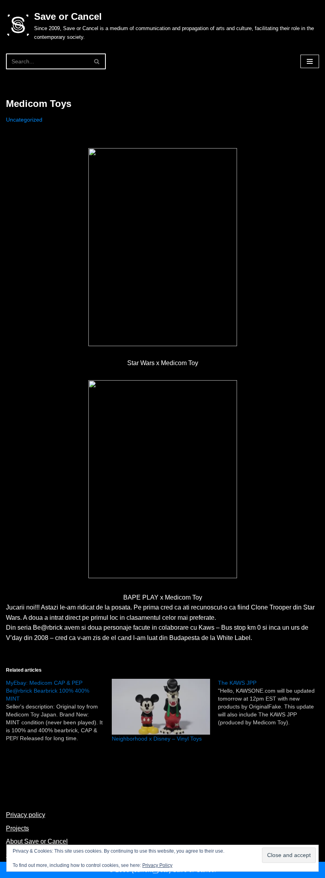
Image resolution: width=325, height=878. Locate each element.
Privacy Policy (157, 865)
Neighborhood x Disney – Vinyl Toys (157, 738)
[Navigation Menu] (309, 61)
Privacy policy (25, 814)
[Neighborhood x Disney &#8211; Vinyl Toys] (161, 707)
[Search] (97, 61)
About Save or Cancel (37, 841)
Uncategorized (24, 119)
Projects (17, 828)
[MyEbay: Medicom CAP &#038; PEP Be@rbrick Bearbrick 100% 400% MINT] (59, 710)
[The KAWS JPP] (271, 702)
